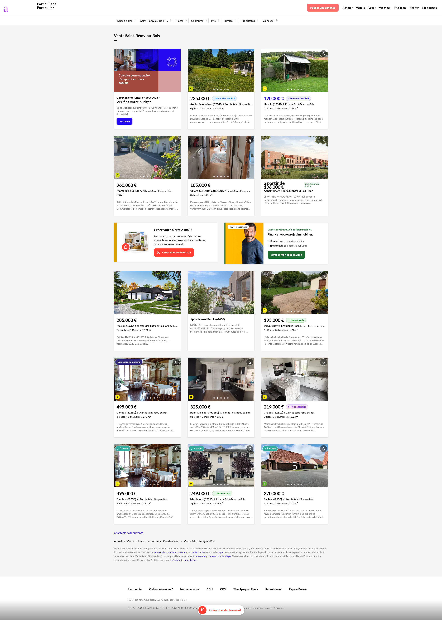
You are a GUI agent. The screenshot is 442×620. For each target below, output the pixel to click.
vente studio (197, 552)
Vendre (360, 7)
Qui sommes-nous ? (161, 589)
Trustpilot (181, 599)
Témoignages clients (245, 589)
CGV (223, 589)
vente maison (160, 552)
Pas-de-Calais (171, 541)
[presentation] (191, 71)
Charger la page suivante (128, 532)
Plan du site (135, 589)
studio (221, 556)
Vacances (385, 7)
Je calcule (124, 121)
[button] (214, 88)
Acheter (348, 7)
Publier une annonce (322, 7)
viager (220, 552)
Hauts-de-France (148, 541)
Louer (372, 7)
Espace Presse (298, 589)
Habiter (414, 7)
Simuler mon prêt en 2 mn (286, 254)
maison (199, 556)
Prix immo (400, 7)
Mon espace (429, 7)
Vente (130, 541)
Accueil (118, 541)
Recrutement (273, 589)
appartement (210, 556)
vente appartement (178, 552)
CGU (210, 589)
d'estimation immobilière (184, 560)
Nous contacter (189, 589)
